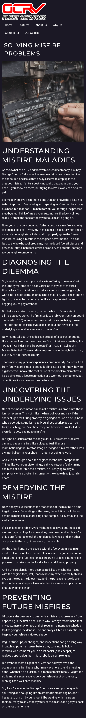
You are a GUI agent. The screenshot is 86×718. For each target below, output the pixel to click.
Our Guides (32, 32)
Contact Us (12, 32)
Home (8, 25)
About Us (41, 25)
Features (23, 25)
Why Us (57, 25)
